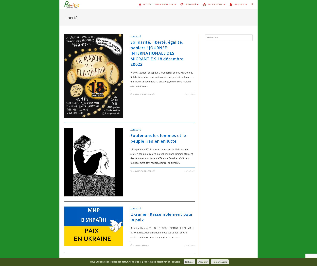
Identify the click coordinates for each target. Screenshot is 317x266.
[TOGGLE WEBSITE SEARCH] (252, 4)
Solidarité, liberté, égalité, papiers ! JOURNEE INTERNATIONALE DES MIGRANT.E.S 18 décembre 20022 (156, 53)
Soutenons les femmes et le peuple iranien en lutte (158, 138)
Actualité (135, 36)
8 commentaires (141, 245)
